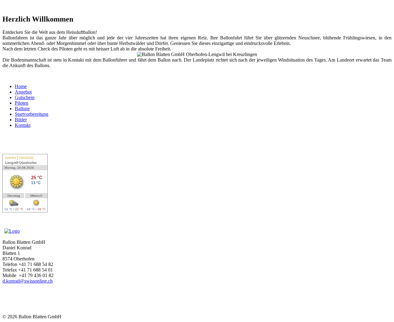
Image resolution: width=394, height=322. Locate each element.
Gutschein (24, 97)
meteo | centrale (19, 157)
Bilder (21, 119)
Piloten (21, 103)
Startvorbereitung (31, 114)
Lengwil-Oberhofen (20, 162)
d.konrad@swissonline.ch (27, 281)
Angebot (23, 92)
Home (21, 86)
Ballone (22, 108)
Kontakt (22, 125)
